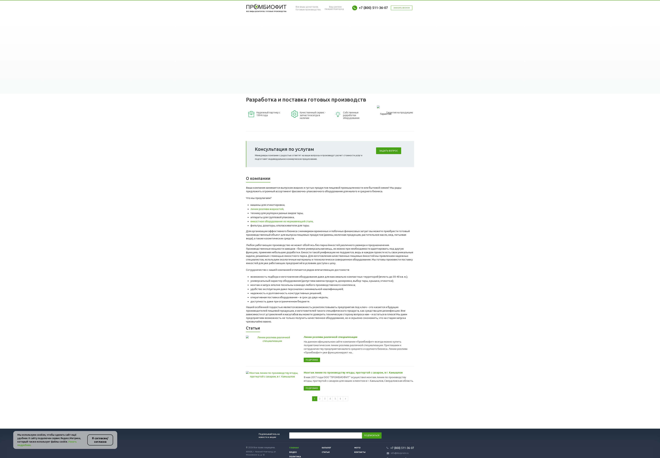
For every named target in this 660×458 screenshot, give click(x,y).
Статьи (326, 452)
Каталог (326, 448)
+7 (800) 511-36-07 (373, 8)
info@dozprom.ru (400, 453)
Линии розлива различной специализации (330, 337)
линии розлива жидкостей (266, 209)
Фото (357, 448)
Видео (293, 452)
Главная (294, 448)
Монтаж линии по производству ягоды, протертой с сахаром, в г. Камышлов (353, 372)
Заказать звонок (401, 8)
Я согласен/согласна (100, 440)
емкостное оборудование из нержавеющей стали (281, 221)
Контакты (360, 452)
